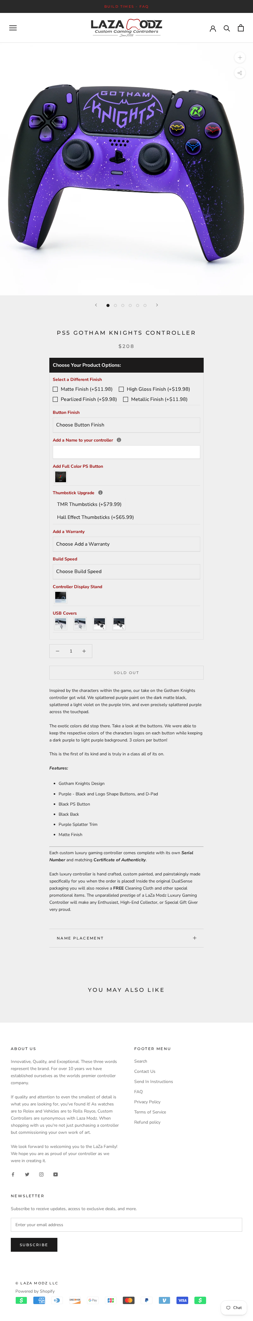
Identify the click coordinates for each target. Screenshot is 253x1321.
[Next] (157, 305)
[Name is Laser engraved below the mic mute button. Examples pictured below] (119, 440)
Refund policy (147, 1122)
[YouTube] (55, 1174)
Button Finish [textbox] (66, 412)
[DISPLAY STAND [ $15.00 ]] (61, 597)
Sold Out (126, 672)
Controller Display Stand (77, 587)
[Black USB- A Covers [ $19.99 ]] (100, 623)
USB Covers (65, 613)
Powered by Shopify (35, 1291)
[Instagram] (41, 1174)
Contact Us (145, 1071)
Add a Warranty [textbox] (69, 532)
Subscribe (34, 1244)
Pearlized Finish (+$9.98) (89, 399)
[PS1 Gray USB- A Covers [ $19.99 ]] (61, 623)
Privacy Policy (147, 1102)
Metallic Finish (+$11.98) (159, 399)
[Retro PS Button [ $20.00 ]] (61, 476)
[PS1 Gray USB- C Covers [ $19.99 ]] (80, 623)
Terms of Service (150, 1112)
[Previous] (96, 305)
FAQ (138, 1092)
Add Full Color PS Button (78, 466)
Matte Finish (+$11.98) (87, 389)
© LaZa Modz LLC (36, 1283)
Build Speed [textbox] (65, 559)
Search (140, 1061)
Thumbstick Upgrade (126, 492)
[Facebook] (13, 1174)
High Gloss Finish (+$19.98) (158, 389)
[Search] (227, 28)
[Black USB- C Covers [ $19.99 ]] (119, 623)
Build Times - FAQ (126, 6)
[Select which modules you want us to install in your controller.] (100, 492)
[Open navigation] (13, 27)
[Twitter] (27, 1174)
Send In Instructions (153, 1082)
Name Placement (80, 938)
